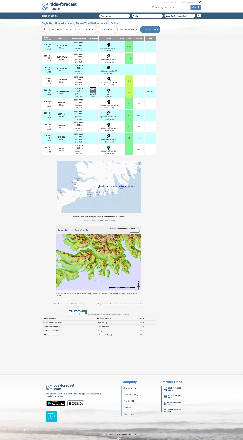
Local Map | (99, 220)
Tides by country (50, 15)
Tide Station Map (128, 29)
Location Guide (150, 29)
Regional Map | (89, 220)
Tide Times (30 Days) (62, 29)
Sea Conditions (87, 29)
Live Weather (107, 29)
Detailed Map (109, 220)
